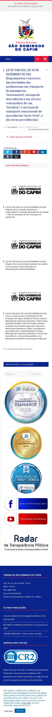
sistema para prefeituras (37, 670)
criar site (20, 670)
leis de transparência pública (15, 680)
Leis (29, 129)
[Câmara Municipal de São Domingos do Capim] (26, 34)
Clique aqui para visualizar (20, 136)
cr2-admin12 (12, 127)
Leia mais (26, 702)
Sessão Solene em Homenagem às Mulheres (22, 616)
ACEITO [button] (20, 710)
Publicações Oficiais (40, 129)
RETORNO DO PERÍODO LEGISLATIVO (25, 6)
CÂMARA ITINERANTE (11, 633)
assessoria (22, 673)
